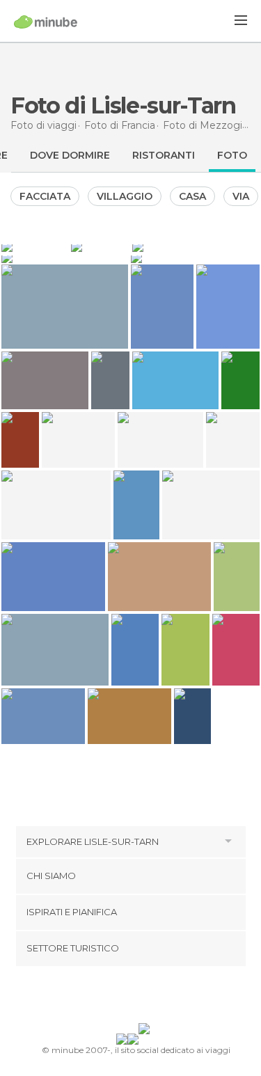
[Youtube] (162, 997)
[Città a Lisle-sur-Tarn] (195, 257)
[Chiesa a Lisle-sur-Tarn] (100, 246)
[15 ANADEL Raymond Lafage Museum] (192, 716)
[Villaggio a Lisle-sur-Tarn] (196, 246)
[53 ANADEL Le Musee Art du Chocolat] (20, 440)
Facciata (44, 196)
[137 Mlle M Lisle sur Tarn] (110, 380)
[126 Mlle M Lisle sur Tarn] (240, 380)
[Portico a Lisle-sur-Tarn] (64, 257)
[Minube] (45, 21)
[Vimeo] (144, 997)
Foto (232, 155)
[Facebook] (108, 997)
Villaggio (124, 196)
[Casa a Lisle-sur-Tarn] (34, 246)
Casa (192, 196)
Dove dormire (70, 155)
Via (240, 196)
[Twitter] (126, 997)
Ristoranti (163, 155)
